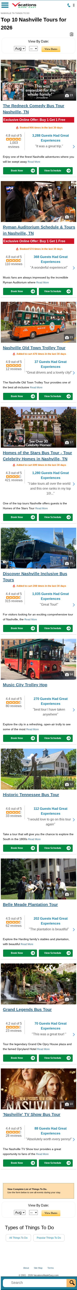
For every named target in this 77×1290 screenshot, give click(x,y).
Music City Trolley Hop (25, 685)
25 (71, 563)
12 (71, 784)
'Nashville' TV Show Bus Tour (31, 1114)
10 (71, 1103)
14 (71, 674)
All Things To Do (18, 1237)
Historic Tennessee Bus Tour (31, 794)
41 (71, 216)
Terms (50, 1268)
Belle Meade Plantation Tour (30, 904)
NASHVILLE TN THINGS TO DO (15, 13)
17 (71, 442)
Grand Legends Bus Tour (27, 1009)
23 (71, 95)
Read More (34, 161)
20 (71, 998)
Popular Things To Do (49, 1237)
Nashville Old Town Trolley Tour (34, 348)
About (26, 1268)
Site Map (38, 1268)
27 (71, 894)
